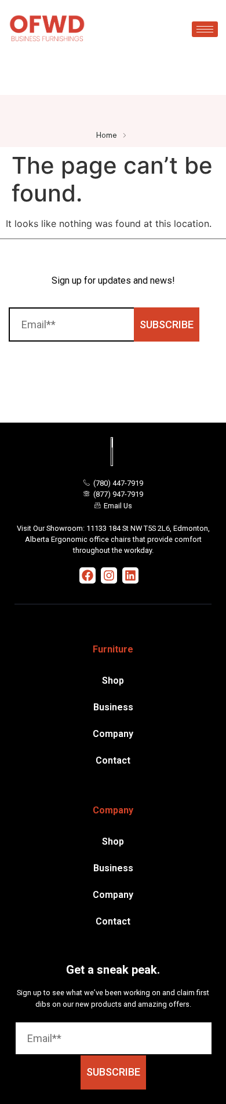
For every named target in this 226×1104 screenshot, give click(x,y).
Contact (113, 760)
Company (113, 733)
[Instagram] (109, 575)
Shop (113, 680)
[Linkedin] (130, 575)
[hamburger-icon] (205, 29)
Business (113, 707)
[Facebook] (87, 575)
